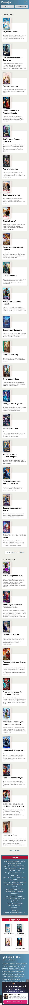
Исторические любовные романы (14, 874)
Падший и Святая (10, 275)
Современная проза (15, 903)
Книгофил (6, 2)
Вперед (8, 552)
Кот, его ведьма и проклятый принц (10, 455)
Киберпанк (14, 880)
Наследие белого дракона (13, 404)
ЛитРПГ (14, 887)
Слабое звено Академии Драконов (12, 140)
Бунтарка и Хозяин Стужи (13, 778)
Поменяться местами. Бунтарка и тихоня (11, 482)
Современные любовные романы (15, 899)
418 (23, 552)
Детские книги (14, 870)
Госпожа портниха (10, 86)
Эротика (14, 910)
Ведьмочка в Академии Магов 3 (12, 302)
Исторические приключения (14, 877)
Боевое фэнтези (14, 863)
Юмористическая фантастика (14, 912)
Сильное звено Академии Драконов (13, 59)
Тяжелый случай (9, 221)
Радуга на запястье (10, 169)
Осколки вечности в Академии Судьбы (11, 112)
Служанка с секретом (11, 634)
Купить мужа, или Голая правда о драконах (12, 606)
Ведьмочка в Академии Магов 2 (12, 509)
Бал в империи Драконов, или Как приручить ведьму (13, 805)
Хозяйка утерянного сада (13, 575)
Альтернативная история (14, 861)
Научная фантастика (14, 891)
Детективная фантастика (14, 866)
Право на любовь (10, 835)
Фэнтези (14, 908)
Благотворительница (11, 195)
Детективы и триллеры (14, 868)
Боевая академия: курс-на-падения (13, 248)
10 (20, 552)
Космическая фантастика (14, 884)
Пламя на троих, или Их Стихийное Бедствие (12, 693)
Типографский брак (11, 379)
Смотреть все (14, 850)
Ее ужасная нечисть (10, 32)
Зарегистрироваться (21, 6)
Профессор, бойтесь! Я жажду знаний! (14, 663)
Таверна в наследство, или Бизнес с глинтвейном (13, 723)
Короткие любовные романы (14, 882)
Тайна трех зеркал (10, 428)
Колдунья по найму (10, 354)
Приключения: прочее (14, 896)
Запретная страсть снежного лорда (14, 536)
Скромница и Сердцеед (12, 330)
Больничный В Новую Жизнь (14, 750)
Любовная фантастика (15, 889)
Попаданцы (14, 894)
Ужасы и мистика (14, 905)
